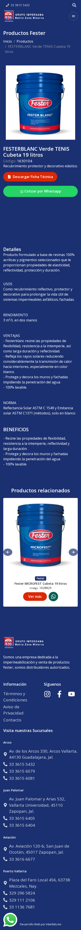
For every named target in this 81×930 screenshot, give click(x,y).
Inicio (7, 41)
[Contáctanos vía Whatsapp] (10, 920)
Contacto (12, 720)
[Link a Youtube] (71, 694)
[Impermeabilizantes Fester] (24, 16)
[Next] (73, 552)
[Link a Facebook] (59, 694)
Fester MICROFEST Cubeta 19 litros (40, 583)
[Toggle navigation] (73, 16)
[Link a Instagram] (47, 694)
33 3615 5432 (20, 5)
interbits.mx (53, 924)
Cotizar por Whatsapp (42, 191)
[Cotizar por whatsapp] (53, 596)
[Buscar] (74, 5)
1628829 (45, 588)
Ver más (35, 596)
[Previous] (7, 552)
